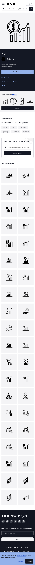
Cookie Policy (21, 555)
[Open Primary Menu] (3, 4)
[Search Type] (5, 9)
